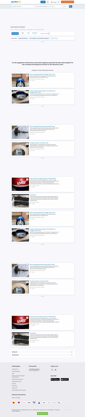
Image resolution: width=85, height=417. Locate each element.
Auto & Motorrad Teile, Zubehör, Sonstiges (39, 38)
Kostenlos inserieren (68, 2)
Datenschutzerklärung (17, 379)
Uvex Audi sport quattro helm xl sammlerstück (43, 178)
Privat (28, 33)
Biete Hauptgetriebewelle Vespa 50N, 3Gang (42, 126)
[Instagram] (55, 370)
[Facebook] (52, 370)
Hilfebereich (15, 369)
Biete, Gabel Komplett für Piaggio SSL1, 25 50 (42, 74)
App (44, 2)
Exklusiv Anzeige (16, 397)
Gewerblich (34, 33)
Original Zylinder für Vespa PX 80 (39, 143)
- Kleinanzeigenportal (34, 370)
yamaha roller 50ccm (23, 38)
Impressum (15, 388)
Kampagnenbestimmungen (19, 390)
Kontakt (14, 383)
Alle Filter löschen (54, 38)
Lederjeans (33, 195)
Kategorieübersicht (17, 381)
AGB (13, 373)
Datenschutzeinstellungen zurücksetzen (18, 376)
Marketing (14, 385)
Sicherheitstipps (16, 371)
